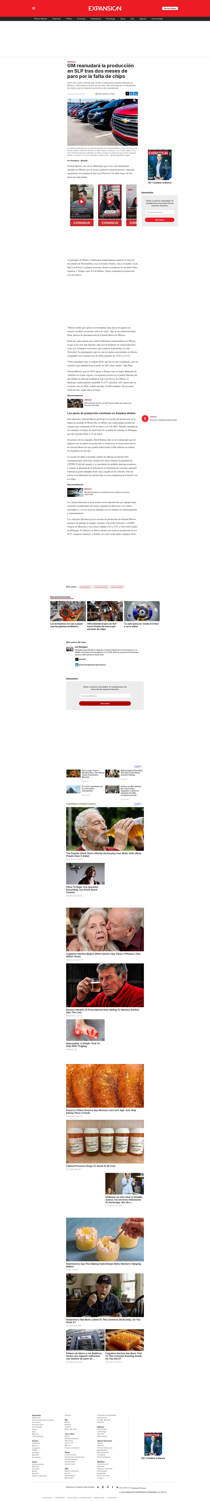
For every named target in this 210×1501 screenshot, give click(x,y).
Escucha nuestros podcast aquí (163, 419)
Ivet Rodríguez (81, 647)
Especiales (102, 1436)
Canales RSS (99, 1497)
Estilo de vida (71, 1429)
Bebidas (101, 1466)
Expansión (36, 1415)
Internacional (96, 19)
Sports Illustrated (104, 1441)
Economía (81, 19)
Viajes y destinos (105, 1469)
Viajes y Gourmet (39, 1476)
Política (69, 19)
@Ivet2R (84, 160)
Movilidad (69, 1478)
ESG (132, 19)
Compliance (60, 1497)
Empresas (56, 19)
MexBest (101, 1462)
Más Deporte (103, 1452)
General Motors (85, 587)
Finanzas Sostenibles (106, 1415)
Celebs (68, 1427)
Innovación (102, 1418)
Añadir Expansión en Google (106, 94)
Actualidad (102, 1429)
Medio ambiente (72, 1471)
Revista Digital (170, 8)
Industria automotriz (100, 587)
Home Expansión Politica (43, 1420)
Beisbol (100, 1445)
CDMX (34, 1450)
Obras (122, 19)
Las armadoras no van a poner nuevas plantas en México (66, 625)
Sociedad (36, 1457)
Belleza (35, 1473)
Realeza (35, 1466)
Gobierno (36, 1443)
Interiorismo (70, 1464)
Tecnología (110, 19)
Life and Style (157, 19)
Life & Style (69, 1434)
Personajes (102, 1471)
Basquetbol (102, 1450)
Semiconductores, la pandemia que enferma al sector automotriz (107, 493)
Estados (35, 1452)
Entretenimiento (72, 1438)
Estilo (67, 1436)
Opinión (35, 1455)
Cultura (68, 1415)
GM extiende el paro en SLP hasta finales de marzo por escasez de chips (107, 404)
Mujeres (143, 19)
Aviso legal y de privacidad (79, 1497)
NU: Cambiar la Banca (159, 182)
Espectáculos (38, 1464)
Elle (66, 1420)
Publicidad (47, 1497)
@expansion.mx (108, 1487)
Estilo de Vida (103, 1476)
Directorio (112, 1497)
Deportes (69, 1441)
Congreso (36, 1448)
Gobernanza (70, 1476)
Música (68, 1445)
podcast (153, 417)
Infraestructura (71, 1459)
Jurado (100, 1478)
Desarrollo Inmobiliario (75, 1457)
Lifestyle (101, 1455)
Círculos (35, 1469)
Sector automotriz (117, 587)
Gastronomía (102, 1464)
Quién (34, 1462)
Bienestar (101, 1473)
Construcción (70, 1455)
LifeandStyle (37, 1436)
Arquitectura (70, 1462)
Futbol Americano (105, 1448)
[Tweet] (127, 93)
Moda (34, 1471)
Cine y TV (69, 1443)
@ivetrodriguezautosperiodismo (92, 665)
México (35, 1446)
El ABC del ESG (103, 1420)
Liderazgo (101, 1431)
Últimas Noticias (40, 19)
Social (67, 1473)
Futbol (100, 1443)
